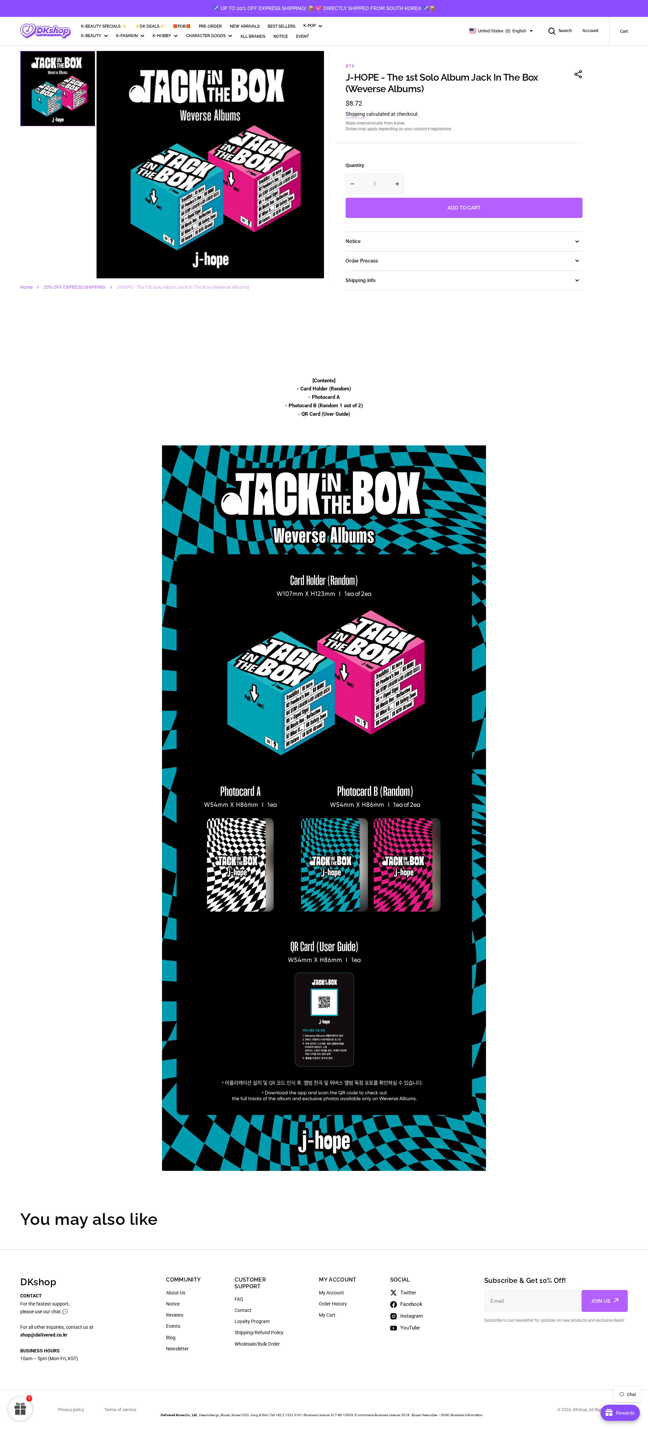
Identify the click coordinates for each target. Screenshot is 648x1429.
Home (26, 287)
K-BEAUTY (91, 35)
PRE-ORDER (210, 26)
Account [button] (590, 30)
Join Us (600, 1301)
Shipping (355, 114)
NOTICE (280, 36)
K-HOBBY (162, 35)
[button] (578, 74)
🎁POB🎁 (181, 26)
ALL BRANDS (252, 36)
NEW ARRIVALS (245, 26)
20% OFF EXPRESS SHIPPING (75, 287)
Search (565, 30)
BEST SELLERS (281, 26)
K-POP (309, 25)
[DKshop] (45, 31)
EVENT (302, 36)
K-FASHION (127, 35)
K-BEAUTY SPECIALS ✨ (104, 26)
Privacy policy (71, 1409)
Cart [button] (624, 31)
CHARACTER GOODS (205, 35)
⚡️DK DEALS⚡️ (149, 26)
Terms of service (120, 1409)
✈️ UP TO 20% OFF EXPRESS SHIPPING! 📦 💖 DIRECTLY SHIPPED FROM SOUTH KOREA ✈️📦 (324, 8)
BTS (350, 66)
